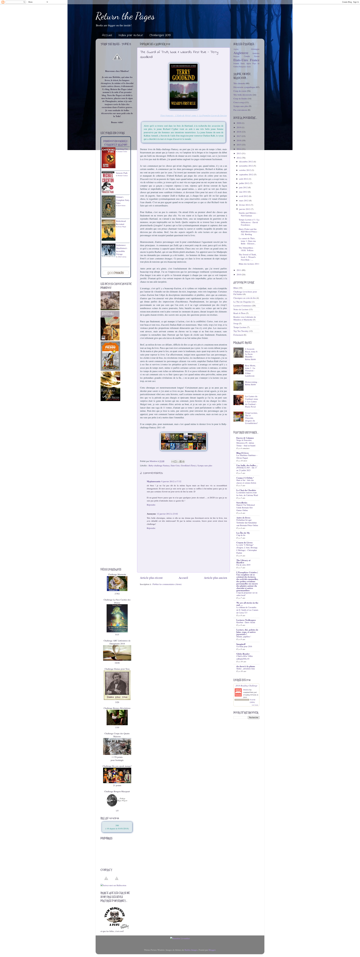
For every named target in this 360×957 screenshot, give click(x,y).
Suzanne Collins (122, 151)
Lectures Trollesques (246, 620)
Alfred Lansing (122, 257)
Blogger (212, 949)
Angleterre (240, 52)
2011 (239, 270)
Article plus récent (151, 578)
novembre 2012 (246, 165)
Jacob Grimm (121, 205)
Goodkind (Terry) (188, 465)
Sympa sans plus (204, 465)
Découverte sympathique (244, 87)
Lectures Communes (242, 305)
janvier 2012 (245, 209)
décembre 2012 (246, 161)
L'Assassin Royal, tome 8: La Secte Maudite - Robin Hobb (251, 353)
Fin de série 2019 (243, 564)
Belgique (236, 56)
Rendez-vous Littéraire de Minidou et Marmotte (244, 318)
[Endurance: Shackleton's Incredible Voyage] (108, 256)
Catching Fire (122, 148)
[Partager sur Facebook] (180, 461)
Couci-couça (239, 102)
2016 (239, 140)
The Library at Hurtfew (243, 561)
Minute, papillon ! (243, 636)
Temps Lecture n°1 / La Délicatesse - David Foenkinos (249, 222)
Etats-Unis (175, 465)
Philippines (242, 66)
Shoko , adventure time (245, 668)
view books (255, 705)
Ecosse (256, 56)
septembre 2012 (246, 174)
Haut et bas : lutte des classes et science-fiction (246, 481)
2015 (239, 144)
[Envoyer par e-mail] (172, 461)
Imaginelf (240, 644)
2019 (239, 127)
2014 (239, 149)
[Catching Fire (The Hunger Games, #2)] (108, 167)
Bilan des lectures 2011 (249, 263)
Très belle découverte (242, 94)
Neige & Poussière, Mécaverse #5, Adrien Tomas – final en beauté (245, 443)
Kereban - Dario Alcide (245, 622)
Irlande (236, 63)
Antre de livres (243, 517)
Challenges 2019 (159, 35)
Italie (243, 63)
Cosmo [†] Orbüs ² (245, 477)
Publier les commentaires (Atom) (167, 584)
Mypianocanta (153, 481)
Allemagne (255, 49)
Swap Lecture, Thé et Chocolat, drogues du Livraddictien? (251, 417)
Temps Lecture (239, 327)
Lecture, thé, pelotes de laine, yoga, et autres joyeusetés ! (247, 632)
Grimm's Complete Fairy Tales (123, 200)
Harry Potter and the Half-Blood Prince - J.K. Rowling (248, 232)
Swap (235, 323)
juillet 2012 (244, 183)
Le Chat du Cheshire (246, 490)
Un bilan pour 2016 (244, 646)
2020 (239, 123)
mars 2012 (244, 200)
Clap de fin (240, 535)
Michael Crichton (123, 176)
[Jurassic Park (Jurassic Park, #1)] (108, 193)
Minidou (246, 689)
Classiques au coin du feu (244, 297)
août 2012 (244, 178)
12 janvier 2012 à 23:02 (167, 513)
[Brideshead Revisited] (108, 239)
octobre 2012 (245, 170)
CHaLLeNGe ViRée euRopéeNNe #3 (244, 657)
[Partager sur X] (178, 461)
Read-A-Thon (239, 313)
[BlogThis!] (175, 461)
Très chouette (239, 83)
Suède (249, 66)
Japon (248, 63)
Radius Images (191, 949)
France (254, 60)
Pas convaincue (240, 109)
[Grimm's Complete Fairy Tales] (108, 216)
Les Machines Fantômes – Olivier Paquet (246, 456)
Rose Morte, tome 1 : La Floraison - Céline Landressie (250, 370)
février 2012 (245, 204)
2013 (239, 153)
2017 (239, 136)
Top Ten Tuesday (240, 331)
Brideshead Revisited (121, 222)
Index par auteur (130, 35)
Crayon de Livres (244, 542)
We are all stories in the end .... (247, 603)
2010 (239, 274)
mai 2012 (243, 191)
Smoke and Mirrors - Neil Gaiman (248, 214)
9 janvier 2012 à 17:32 (171, 481)
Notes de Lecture (240, 309)
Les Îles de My (243, 532)
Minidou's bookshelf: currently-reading (115, 143)
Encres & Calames (245, 437)
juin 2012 (243, 187)
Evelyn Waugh (122, 227)
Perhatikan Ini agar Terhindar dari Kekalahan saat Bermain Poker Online (247, 523)
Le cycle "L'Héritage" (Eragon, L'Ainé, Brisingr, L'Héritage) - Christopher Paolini (247, 548)
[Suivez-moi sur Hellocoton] (113, 885)
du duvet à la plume (245, 666)
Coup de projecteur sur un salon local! (246, 594)
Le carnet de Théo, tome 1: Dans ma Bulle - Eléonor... (247, 241)
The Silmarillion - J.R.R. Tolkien (246, 249)
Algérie (235, 49)
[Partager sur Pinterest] (183, 461)
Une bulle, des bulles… (247, 465)
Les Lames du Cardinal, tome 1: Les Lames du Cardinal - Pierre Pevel (251, 401)
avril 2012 (244, 196)
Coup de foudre (240, 98)
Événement (238, 334)
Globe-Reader (243, 653)
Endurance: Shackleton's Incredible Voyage (121, 249)
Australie (255, 53)
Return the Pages (125, 16)
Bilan (235, 287)
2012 (239, 157)
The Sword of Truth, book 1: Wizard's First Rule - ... (247, 257)
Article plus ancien (215, 578)
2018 (239, 131)
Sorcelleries (241, 502)
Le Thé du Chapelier (242, 301)
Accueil (107, 35)
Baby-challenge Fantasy (159, 465)
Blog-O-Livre (242, 452)
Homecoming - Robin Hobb (251, 383)
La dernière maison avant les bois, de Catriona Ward (247, 494)
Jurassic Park (122, 172)
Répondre (151, 504)
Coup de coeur (239, 90)
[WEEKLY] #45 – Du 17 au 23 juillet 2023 (246, 469)
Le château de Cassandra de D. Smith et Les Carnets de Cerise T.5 (247, 610)
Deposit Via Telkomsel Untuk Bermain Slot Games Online (245, 508)
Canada (247, 56)
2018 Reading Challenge (246, 685)
